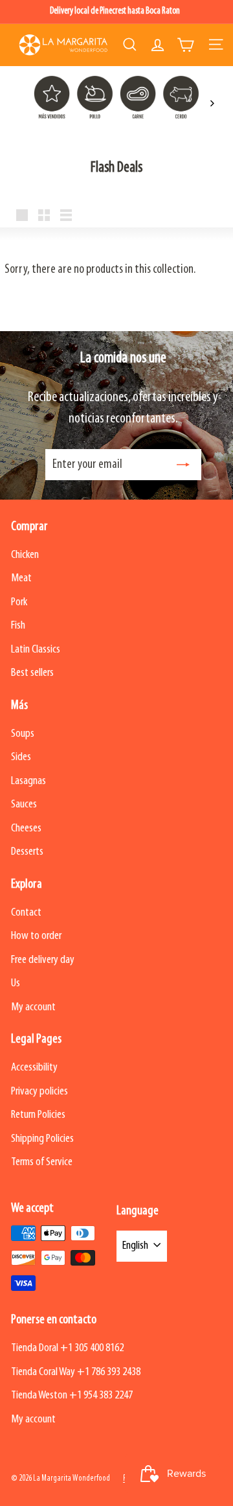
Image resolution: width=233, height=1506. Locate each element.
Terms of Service (41, 1162)
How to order (36, 936)
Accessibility (34, 1067)
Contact (26, 913)
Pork (19, 602)
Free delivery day (42, 960)
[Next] (211, 103)
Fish (18, 626)
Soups (22, 734)
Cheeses (26, 828)
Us (15, 983)
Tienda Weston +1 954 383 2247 (72, 1395)
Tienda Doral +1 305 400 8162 (67, 1348)
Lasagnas (28, 781)
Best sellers (32, 673)
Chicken (25, 555)
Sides (21, 757)
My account (33, 1007)
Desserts (27, 852)
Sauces (24, 804)
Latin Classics (35, 649)
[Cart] (185, 44)
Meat (21, 578)
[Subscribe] (183, 464)
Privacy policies (39, 1091)
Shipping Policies (42, 1139)
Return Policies (38, 1115)
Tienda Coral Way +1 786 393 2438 (75, 1372)
